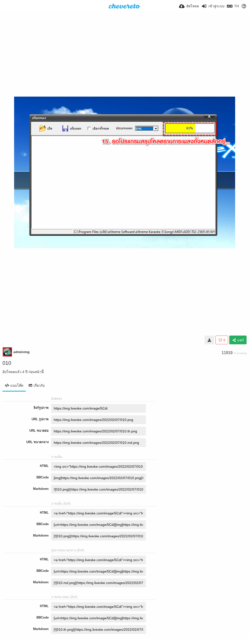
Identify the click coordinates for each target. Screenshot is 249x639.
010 (6, 363)
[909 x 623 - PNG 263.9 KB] (209, 340)
